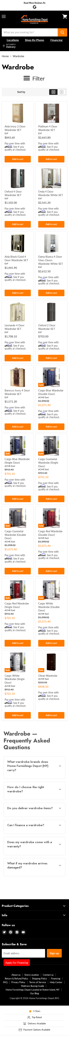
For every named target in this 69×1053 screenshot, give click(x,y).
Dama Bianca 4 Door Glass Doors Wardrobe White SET (50, 260)
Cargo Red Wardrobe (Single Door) (17, 605)
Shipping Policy (39, 978)
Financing (55, 978)
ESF (6, 133)
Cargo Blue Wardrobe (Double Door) (50, 392)
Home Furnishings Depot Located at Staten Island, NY (32, 989)
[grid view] (53, 92)
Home (5, 56)
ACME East (43, 397)
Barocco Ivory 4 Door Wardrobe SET (17, 392)
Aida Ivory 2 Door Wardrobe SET (15, 128)
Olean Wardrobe (47, 675)
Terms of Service (37, 982)
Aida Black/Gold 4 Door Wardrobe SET (16, 258)
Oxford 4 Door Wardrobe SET (13, 193)
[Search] (62, 32)
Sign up (54, 953)
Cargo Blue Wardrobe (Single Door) (17, 460)
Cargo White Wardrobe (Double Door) (49, 607)
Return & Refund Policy (16, 978)
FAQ (5, 982)
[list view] (62, 92)
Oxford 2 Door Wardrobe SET (46, 327)
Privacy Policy (18, 982)
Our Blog (34, 993)
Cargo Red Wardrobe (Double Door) (50, 533)
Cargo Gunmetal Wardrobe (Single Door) (48, 462)
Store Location (31, 974)
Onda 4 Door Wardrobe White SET (50, 193)
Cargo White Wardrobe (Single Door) (15, 679)
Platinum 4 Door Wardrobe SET (47, 128)
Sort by (21, 92)
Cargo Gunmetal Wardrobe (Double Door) (15, 535)
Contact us (48, 974)
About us (16, 974)
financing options (31, 833)
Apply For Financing (16, 962)
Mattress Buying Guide (32, 986)
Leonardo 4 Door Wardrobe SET (14, 327)
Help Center (56, 982)
